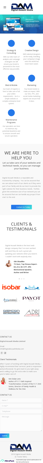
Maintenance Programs (11, 121)
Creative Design (32, 50)
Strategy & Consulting (11, 51)
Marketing (31, 85)
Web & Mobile (11, 85)
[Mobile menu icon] (4, 7)
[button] (19, 278)
